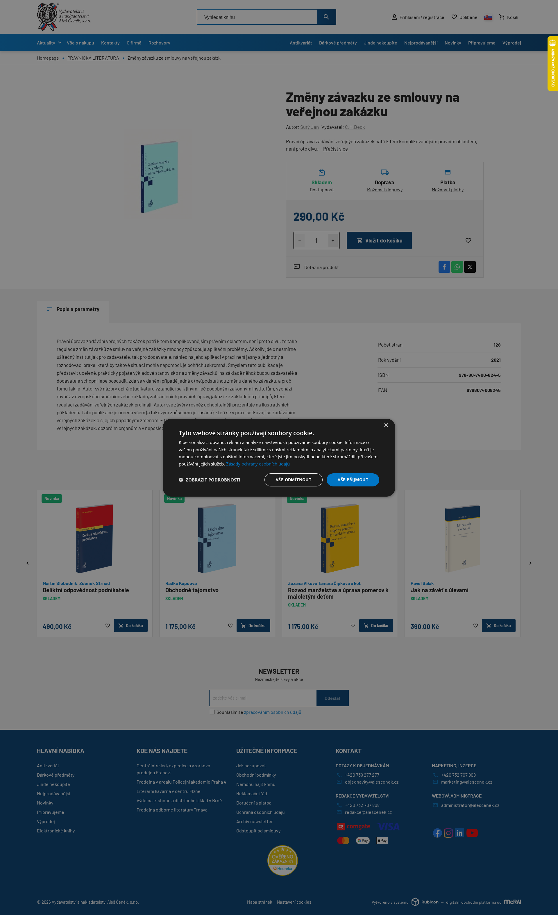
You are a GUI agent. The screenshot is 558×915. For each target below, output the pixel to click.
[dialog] (279, 457)
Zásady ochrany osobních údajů (258, 464)
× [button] (386, 425)
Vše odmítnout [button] (293, 479)
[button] (209, 480)
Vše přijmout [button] (353, 479)
